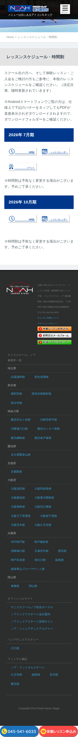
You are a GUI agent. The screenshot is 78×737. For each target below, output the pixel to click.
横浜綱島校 (18, 437)
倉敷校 (15, 585)
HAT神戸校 (18, 541)
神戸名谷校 (18, 560)
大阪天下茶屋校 (21, 515)
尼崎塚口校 (18, 550)
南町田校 (16, 393)
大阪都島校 (18, 506)
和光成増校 (41, 376)
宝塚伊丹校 (41, 550)
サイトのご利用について (48, 318)
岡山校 (33, 585)
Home (10, 37)
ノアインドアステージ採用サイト (32, 621)
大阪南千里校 (48, 515)
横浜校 (15, 683)
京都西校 (16, 471)
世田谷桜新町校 (41, 393)
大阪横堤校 (18, 497)
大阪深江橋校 (42, 506)
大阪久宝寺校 (42, 524)
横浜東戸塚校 (42, 437)
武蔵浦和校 (18, 376)
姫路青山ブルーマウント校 (28, 569)
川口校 (15, 648)
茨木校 (54, 674)
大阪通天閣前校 (44, 497)
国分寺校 (16, 402)
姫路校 (59, 560)
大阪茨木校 (18, 524)
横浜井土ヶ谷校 (21, 419)
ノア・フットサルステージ (28, 667)
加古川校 (40, 560)
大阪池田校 (18, 488)
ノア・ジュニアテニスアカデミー (32, 628)
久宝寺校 (16, 674)
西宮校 (62, 550)
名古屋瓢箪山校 (21, 454)
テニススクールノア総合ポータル (32, 607)
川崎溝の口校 (19, 428)
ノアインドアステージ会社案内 (30, 614)
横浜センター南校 (48, 428)
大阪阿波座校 (42, 488)
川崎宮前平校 (48, 419)
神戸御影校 (41, 541)
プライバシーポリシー (47, 323)
